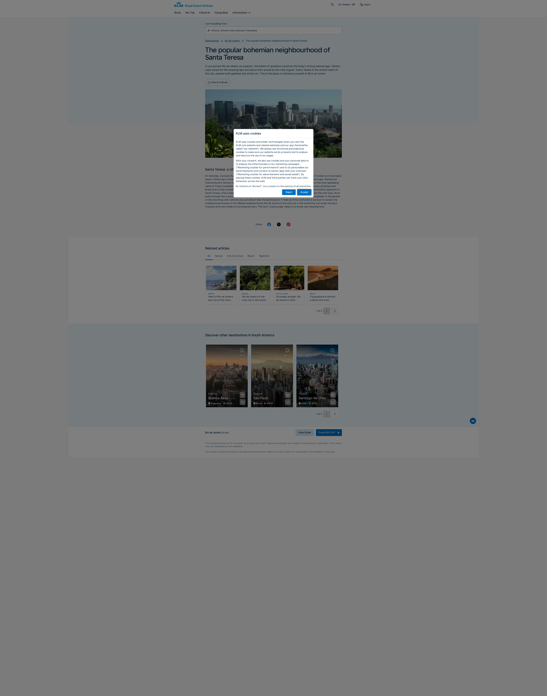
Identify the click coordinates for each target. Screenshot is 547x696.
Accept (304, 192)
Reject (289, 192)
